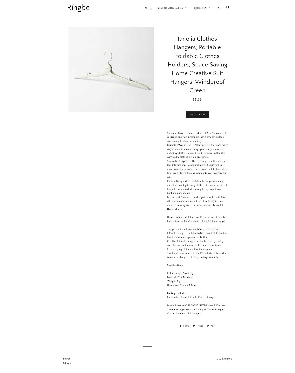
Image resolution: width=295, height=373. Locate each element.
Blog (148, 8)
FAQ (219, 8)
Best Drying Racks (170, 8)
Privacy (67, 363)
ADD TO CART (197, 114)
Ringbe (228, 358)
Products (200, 8)
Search (67, 358)
